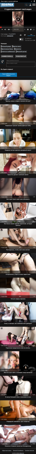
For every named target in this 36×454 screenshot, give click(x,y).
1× (24, 29)
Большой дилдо (6, 46)
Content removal (29, 450)
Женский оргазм (21, 51)
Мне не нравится (25, 35)
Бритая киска (17, 46)
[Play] (18, 19)
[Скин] (31, 29)
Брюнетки (18, 49)
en (31, 1)
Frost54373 (12, 34)
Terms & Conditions (18, 450)
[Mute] (5, 29)
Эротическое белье (7, 49)
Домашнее (10, 36)
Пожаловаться (21, 56)
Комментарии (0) (7, 56)
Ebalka (21, 453)
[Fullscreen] (34, 29)
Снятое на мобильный (8, 51)
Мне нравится (21, 35)
